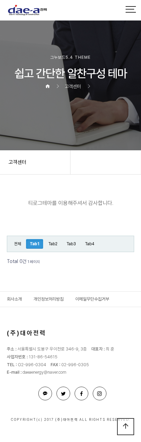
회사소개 (14, 299)
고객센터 (17, 162)
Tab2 (52, 243)
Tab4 (89, 243)
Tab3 (71, 243)
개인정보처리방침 (49, 299)
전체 (17, 243)
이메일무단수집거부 (92, 299)
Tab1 (32, 242)
